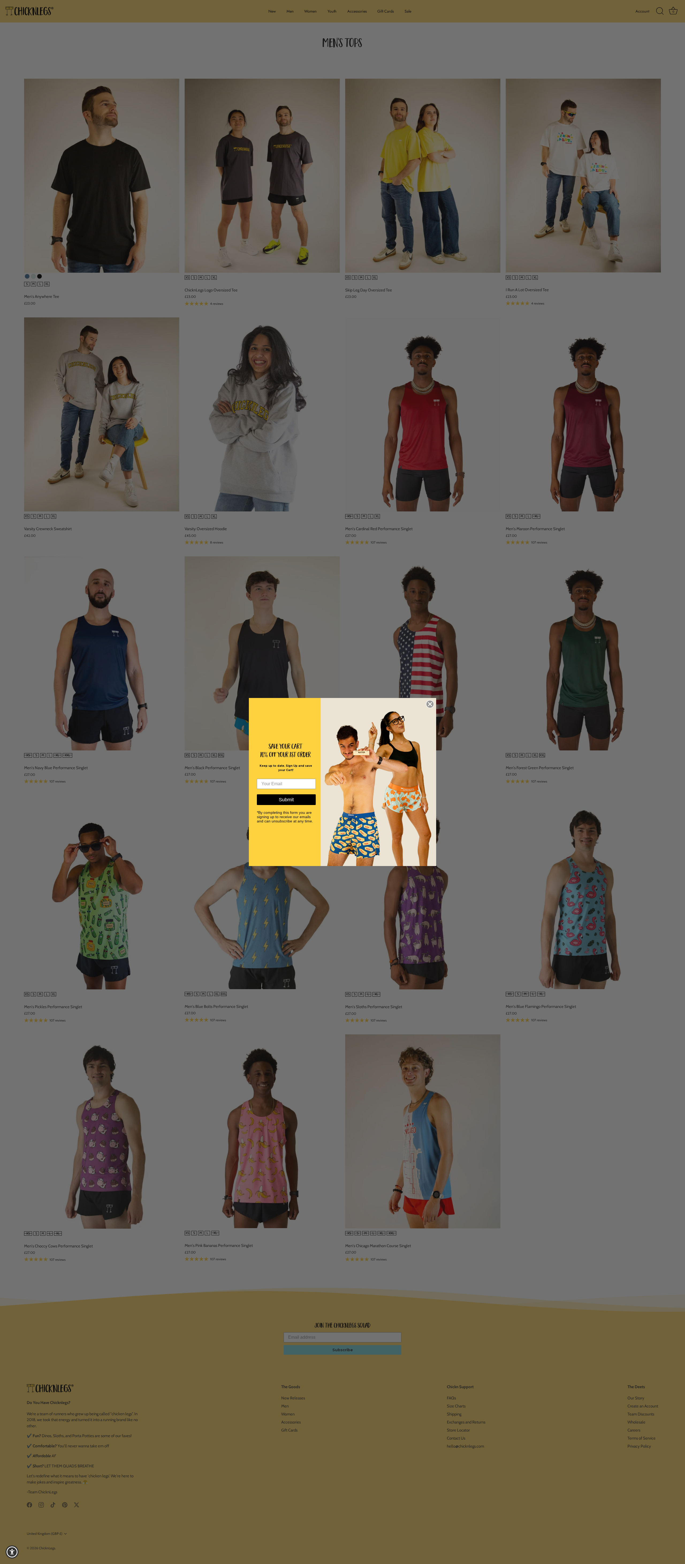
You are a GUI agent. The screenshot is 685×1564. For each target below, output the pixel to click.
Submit (286, 799)
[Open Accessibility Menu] (12, 1552)
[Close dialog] (430, 704)
